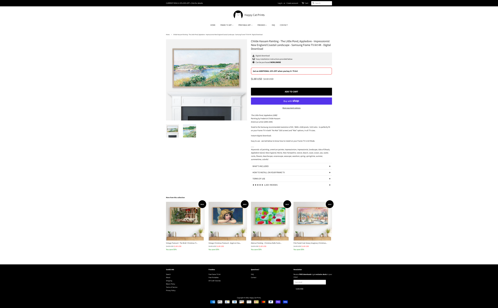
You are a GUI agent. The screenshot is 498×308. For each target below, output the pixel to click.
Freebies (261, 25)
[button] (291, 166)
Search (168, 274)
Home (212, 25)
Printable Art (244, 25)
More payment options (291, 108)
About (168, 277)
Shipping (169, 281)
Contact (284, 25)
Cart (306, 3)
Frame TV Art (226, 25)
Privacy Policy (170, 290)
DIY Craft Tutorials (215, 281)
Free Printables (214, 277)
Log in (280, 3)
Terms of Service (171, 287)
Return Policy (170, 284)
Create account (292, 3)
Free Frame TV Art (214, 274)
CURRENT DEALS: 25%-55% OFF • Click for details (184, 3)
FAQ (273, 25)
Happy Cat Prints (255, 298)
